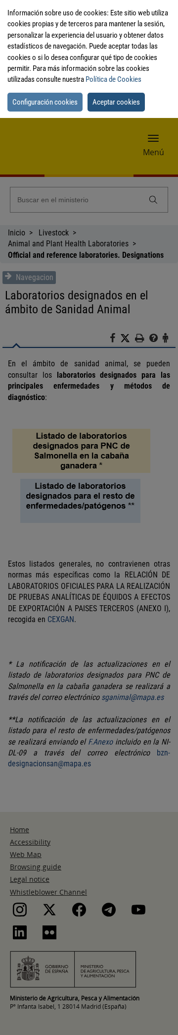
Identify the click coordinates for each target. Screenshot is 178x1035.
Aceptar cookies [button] (116, 102)
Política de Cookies (113, 79)
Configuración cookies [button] (45, 102)
